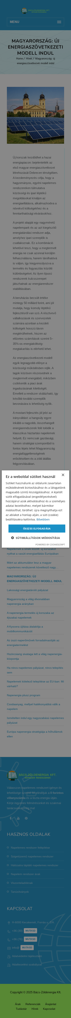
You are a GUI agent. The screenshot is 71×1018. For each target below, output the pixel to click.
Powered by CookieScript (50, 544)
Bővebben (43, 519)
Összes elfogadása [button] (37, 528)
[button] (35, 538)
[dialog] (35, 509)
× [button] (62, 474)
